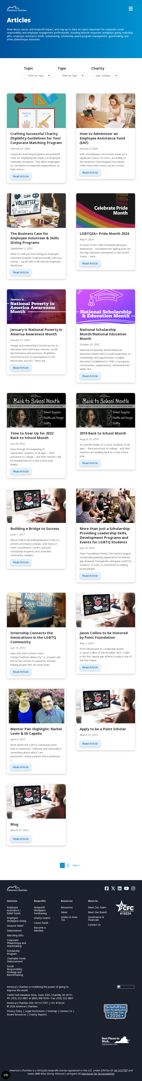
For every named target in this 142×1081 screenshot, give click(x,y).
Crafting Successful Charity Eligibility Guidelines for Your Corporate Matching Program (36, 138)
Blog (14, 824)
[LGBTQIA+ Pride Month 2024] (105, 210)
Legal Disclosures (35, 1011)
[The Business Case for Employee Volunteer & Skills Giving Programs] (36, 210)
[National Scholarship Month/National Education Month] (105, 306)
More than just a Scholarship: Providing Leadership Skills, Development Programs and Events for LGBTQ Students (105, 535)
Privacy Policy (14, 1011)
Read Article (22, 176)
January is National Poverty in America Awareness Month (36, 331)
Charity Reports (38, 1014)
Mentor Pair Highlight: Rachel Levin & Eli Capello (36, 731)
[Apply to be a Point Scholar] (105, 705)
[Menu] (130, 8)
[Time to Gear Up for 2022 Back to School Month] (36, 410)
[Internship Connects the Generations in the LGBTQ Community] (36, 609)
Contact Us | (67, 1011)
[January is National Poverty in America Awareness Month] (36, 306)
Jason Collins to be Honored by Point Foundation (104, 635)
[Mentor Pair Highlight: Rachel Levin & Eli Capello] (36, 705)
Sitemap (52, 1011)
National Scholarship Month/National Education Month (103, 334)
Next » (76, 865)
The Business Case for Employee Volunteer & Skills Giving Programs (34, 238)
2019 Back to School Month (103, 433)
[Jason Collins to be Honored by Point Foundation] (105, 609)
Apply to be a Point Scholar (103, 729)
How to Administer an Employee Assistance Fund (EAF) (102, 138)
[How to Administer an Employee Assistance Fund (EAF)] (105, 110)
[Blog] (36, 801)
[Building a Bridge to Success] (36, 505)
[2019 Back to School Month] (105, 410)
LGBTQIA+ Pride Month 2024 (104, 233)
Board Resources (16, 1014)
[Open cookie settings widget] (6, 1075)
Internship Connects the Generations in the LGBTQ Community (33, 637)
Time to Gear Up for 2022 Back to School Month (32, 435)
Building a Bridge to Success (34, 528)
